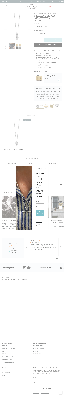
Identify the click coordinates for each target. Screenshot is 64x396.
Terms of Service (39, 224)
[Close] (45, 169)
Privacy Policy (39, 222)
